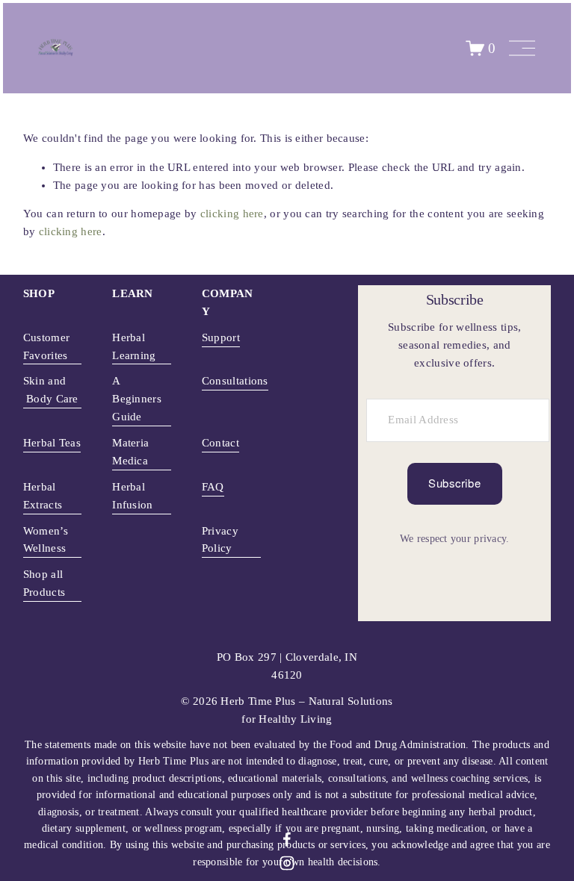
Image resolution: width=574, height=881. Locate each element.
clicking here (232, 214)
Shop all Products (44, 583)
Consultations (235, 381)
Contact (220, 443)
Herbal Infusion (132, 496)
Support (221, 337)
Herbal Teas (52, 443)
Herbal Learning (133, 346)
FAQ (213, 487)
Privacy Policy (220, 540)
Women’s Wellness (45, 540)
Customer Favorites (46, 346)
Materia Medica (130, 452)
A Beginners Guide (136, 399)
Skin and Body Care (50, 390)
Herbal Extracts (42, 496)
